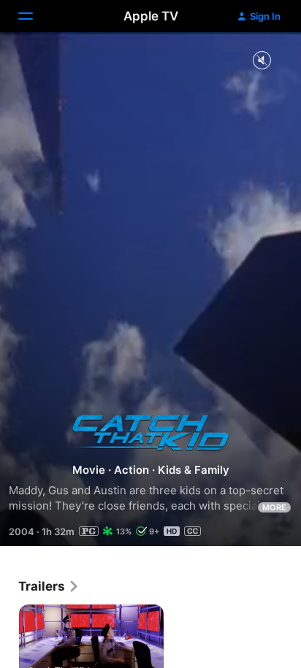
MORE (274, 507)
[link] (49, 586)
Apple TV (150, 16)
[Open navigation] (34, 16)
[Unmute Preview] (261, 61)
